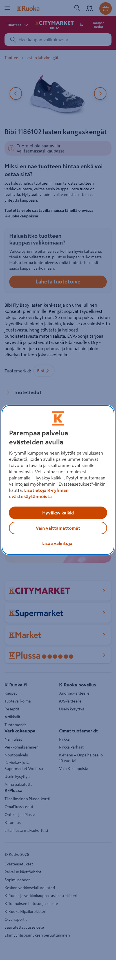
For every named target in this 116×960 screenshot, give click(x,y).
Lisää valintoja (57, 543)
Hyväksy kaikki (58, 512)
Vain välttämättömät (58, 528)
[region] (58, 480)
